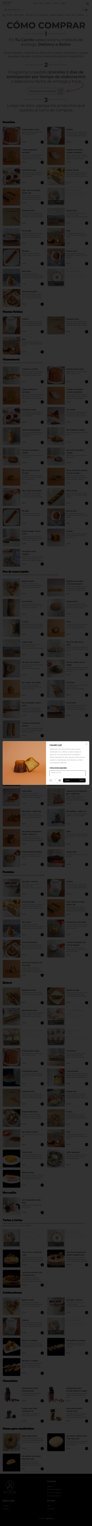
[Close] (86, 744)
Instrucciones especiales (58, 768)
